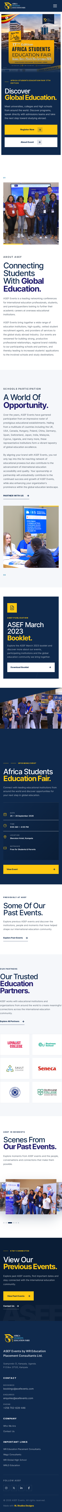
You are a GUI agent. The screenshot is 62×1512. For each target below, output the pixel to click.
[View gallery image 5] (16, 1222)
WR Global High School (15, 1460)
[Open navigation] (55, 5)
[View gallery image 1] (3, 1222)
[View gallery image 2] (6, 1222)
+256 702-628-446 (14, 1406)
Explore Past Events (15, 937)
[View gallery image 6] (18, 1222)
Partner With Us (16, 495)
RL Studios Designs (24, 1505)
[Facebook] (29, 1488)
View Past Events (18, 1296)
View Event (31, 869)
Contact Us (11, 1306)
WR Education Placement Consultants (22, 1449)
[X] (14, 1488)
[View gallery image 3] (10, 1222)
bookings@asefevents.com (18, 1387)
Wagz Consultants (12, 1454)
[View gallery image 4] (13, 1222)
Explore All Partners (12, 1021)
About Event (31, 142)
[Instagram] (6, 1488)
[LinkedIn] (21, 1488)
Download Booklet (31, 667)
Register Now (30, 129)
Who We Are (9, 1426)
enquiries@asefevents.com (18, 1397)
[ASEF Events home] (15, 6)
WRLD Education (11, 1465)
